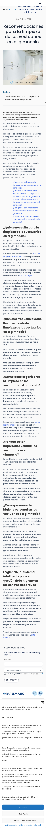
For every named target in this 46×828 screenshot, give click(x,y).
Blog (12, 9)
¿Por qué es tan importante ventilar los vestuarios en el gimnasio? (25, 210)
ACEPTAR (23, 807)
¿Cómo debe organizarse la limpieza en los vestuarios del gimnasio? (26, 202)
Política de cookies (11, 825)
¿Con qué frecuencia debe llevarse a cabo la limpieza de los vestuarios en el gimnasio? (26, 193)
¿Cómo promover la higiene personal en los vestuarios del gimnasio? (26, 219)
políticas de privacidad (32, 674)
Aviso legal (37, 825)
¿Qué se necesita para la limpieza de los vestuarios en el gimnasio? (27, 185)
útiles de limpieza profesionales (21, 255)
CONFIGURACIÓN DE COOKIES (23, 820)
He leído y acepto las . (25, 674)
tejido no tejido (26, 275)
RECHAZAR (23, 814)
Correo (8, 659)
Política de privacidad (25, 825)
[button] (42, 702)
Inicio (5, 9)
